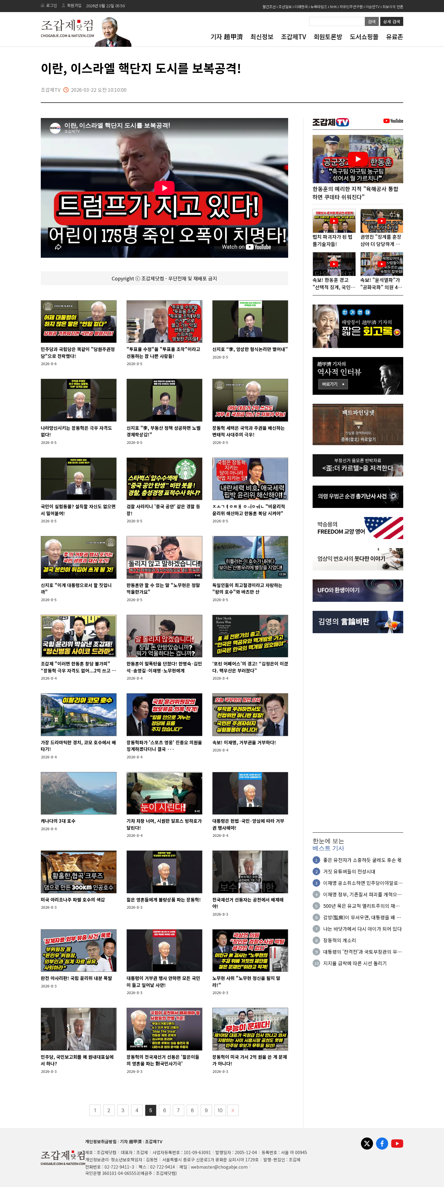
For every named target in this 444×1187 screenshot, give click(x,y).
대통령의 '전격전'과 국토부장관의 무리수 (362, 951)
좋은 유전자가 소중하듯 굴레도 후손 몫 (362, 859)
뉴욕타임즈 (318, 6)
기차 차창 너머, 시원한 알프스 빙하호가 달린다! (164, 824)
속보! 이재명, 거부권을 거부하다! (244, 742)
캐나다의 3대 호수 (58, 821)
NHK (333, 6)
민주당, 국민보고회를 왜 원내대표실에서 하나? (77, 1060)
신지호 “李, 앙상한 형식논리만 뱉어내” (250, 349)
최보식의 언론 (392, 6)
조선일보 (285, 6)
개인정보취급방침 (101, 1141)
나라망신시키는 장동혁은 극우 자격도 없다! (76, 431)
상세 (391, 21)
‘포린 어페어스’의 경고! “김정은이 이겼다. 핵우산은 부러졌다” (250, 667)
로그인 (51, 5)
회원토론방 (328, 36)
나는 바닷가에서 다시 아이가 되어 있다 (362, 928)
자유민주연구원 (351, 6)
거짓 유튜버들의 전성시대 (349, 871)
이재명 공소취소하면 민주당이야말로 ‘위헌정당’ (360, 882)
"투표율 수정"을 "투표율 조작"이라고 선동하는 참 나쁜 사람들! (163, 352)
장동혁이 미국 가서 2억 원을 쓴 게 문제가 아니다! (249, 1060)
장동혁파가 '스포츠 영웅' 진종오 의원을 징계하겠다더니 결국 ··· (164, 745)
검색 (372, 21)
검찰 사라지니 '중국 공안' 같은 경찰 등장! (163, 509)
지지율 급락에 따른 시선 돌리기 (355, 963)
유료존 (394, 36)
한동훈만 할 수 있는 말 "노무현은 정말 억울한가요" (163, 588)
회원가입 (74, 5)
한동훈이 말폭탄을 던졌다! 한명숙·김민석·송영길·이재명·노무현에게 (164, 667)
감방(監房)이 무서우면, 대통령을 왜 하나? (362, 917)
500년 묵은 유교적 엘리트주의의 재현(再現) (361, 905)
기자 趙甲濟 (227, 36)
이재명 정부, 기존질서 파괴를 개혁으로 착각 (362, 894)
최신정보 (261, 36)
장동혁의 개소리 (339, 940)
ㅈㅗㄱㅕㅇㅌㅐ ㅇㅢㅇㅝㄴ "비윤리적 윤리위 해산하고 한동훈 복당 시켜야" (248, 509)
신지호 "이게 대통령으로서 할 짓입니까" (76, 588)
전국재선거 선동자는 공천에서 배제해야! (248, 903)
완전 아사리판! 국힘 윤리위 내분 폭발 (76, 978)
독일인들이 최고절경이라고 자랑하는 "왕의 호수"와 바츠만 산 (247, 588)
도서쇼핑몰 (364, 36)
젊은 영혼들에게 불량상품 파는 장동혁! (164, 899)
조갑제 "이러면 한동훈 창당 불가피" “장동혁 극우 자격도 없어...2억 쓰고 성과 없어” (78, 667)
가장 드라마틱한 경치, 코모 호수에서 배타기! (78, 745)
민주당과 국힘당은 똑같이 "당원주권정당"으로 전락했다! (78, 352)
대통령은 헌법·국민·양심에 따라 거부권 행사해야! (248, 824)
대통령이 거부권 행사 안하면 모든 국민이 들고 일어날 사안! (163, 981)
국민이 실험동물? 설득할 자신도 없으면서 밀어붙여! (78, 509)
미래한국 (301, 6)
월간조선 (269, 6)
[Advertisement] (358, 732)
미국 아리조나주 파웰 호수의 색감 (73, 899)
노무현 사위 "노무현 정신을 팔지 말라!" (246, 981)
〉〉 (233, 1110)
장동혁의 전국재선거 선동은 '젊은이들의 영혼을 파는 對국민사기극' (163, 1060)
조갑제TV (293, 36)
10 (220, 1110)
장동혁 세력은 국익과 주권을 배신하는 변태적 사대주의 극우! (248, 431)
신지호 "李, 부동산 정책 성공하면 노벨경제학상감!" (164, 431)
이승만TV (372, 6)
